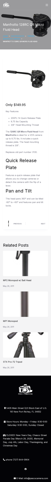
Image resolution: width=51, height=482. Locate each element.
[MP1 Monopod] (25, 304)
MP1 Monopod (10, 321)
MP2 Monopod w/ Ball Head (17, 280)
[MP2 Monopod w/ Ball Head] (25, 263)
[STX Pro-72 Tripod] (25, 345)
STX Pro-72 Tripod (12, 362)
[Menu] (47, 5)
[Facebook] (26, 469)
